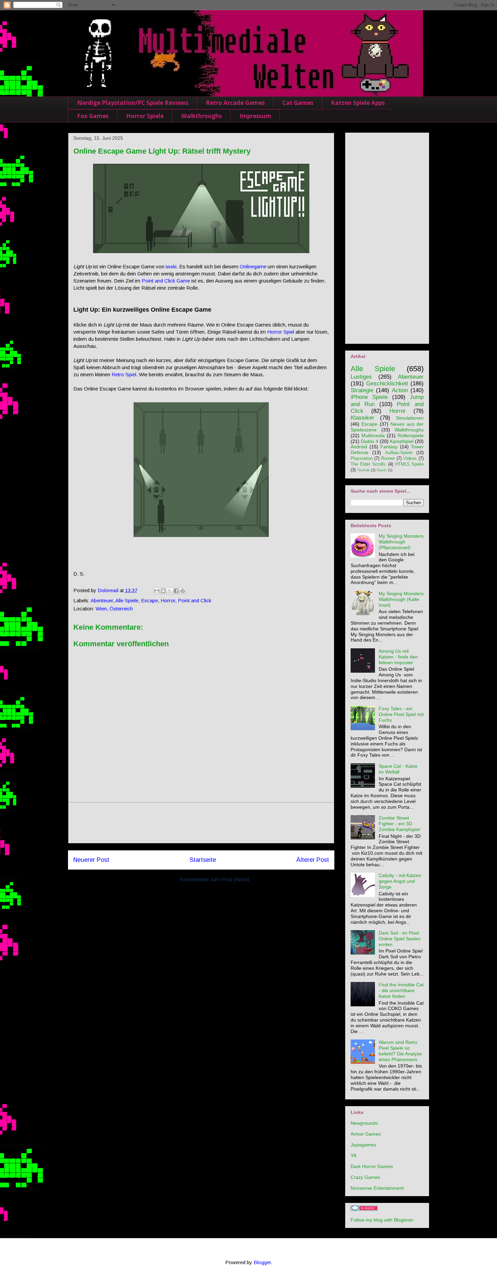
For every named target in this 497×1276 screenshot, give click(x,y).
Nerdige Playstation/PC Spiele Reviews (132, 103)
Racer (382, 470)
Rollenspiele (411, 435)
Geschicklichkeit (387, 383)
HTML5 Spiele (409, 464)
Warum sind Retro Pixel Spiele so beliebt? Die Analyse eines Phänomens (400, 1050)
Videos (410, 458)
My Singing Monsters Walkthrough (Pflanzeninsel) (401, 541)
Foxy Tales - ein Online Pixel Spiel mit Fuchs (401, 714)
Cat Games (297, 103)
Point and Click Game (166, 281)
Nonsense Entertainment (377, 1188)
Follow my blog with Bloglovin (382, 1220)
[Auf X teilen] (169, 590)
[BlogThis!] (163, 590)
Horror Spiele (145, 116)
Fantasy (389, 446)
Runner (388, 458)
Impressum (255, 116)
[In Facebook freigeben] (176, 590)
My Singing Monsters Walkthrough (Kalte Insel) (401, 599)
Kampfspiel (401, 441)
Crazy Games (365, 1177)
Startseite (203, 859)
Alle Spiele (126, 600)
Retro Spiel (124, 374)
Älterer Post (312, 859)
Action (400, 390)
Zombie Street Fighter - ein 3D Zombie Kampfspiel (399, 823)
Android (359, 446)
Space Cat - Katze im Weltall (398, 769)
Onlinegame (253, 266)
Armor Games (366, 1134)
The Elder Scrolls (368, 464)
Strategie (362, 390)
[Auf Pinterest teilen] (182, 590)
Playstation (362, 458)
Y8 (353, 1155)
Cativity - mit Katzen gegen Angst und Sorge (400, 881)
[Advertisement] (201, 823)
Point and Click (194, 600)
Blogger (262, 1262)
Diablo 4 (369, 441)
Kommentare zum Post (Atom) (214, 879)
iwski (171, 266)
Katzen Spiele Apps (358, 103)
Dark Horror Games (372, 1166)
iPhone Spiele (369, 397)
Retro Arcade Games (235, 103)
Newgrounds (364, 1123)
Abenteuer (102, 600)
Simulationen (410, 418)
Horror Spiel (280, 332)
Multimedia (373, 435)
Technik (363, 470)
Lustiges (361, 377)
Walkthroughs (201, 116)
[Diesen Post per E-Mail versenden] (156, 590)
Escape (149, 600)
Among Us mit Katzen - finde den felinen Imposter (398, 656)
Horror (168, 600)
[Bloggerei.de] (364, 1209)
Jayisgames (363, 1144)
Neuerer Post (91, 859)
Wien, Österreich (114, 608)
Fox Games (93, 116)
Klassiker (362, 418)
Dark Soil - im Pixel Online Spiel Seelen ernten (400, 938)
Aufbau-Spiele (398, 452)
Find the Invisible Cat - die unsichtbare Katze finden (401, 990)
